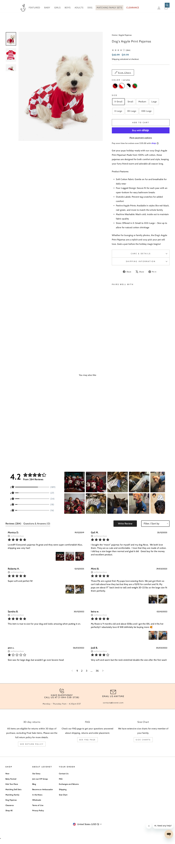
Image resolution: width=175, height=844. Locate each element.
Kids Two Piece (11, 784)
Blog (34, 784)
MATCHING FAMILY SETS (109, 7)
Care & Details (141, 254)
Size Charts (143, 740)
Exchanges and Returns (69, 784)
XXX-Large (146, 111)
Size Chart (63, 795)
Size (114, 95)
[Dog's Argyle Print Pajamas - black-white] (121, 340)
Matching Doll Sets (13, 789)
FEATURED (34, 7)
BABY (47, 7)
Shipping (115, 59)
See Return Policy (31, 744)
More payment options (140, 137)
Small (130, 101)
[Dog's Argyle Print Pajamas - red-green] (113, 344)
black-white (128, 86)
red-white (121, 86)
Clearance (9, 805)
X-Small (118, 101)
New (7, 773)
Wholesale (36, 800)
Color (121, 80)
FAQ (60, 779)
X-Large (118, 111)
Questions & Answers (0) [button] (36, 523)
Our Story (36, 773)
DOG (90, 7)
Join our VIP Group (40, 779)
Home (114, 35)
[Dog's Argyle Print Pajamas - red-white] (117, 340)
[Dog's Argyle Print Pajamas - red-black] (113, 340)
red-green (135, 86)
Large (154, 101)
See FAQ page (87, 740)
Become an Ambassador (42, 789)
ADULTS (79, 7)
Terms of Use (37, 805)
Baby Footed (10, 779)
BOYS (68, 7)
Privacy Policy (38, 810)
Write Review (125, 523)
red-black (115, 86)
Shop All (8, 810)
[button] (121, 50)
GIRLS (57, 7)
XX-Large (131, 111)
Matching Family (12, 795)
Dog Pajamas (11, 800)
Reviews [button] (13, 523)
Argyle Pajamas (125, 35)
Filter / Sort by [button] (151, 523)
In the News (37, 795)
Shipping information (141, 261)
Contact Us (63, 773)
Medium (142, 101)
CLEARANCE (132, 7)
